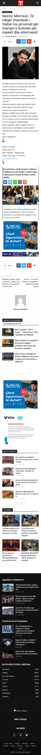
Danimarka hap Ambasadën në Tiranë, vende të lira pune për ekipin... (26, 482)
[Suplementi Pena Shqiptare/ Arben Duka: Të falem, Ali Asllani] (8, 471)
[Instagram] (20, 735)
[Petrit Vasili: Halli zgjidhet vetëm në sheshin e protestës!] (8, 654)
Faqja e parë (9, 743)
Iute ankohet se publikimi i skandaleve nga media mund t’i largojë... (27, 459)
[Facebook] (14, 735)
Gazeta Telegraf (10, 36)
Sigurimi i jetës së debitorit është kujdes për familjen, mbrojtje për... (25, 642)
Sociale (27, 746)
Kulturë (34, 746)
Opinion (5, 746)
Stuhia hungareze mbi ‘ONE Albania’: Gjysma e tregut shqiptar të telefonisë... (25, 598)
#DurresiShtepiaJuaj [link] (9, 159)
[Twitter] (26, 735)
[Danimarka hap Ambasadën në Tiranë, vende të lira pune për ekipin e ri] (8, 483)
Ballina (4, 8)
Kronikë (5, 525)
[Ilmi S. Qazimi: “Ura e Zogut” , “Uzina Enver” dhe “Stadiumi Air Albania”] (8, 332)
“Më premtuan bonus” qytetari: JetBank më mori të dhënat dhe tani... (27, 587)
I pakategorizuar (14, 8)
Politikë (5, 550)
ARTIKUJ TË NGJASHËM (12, 320)
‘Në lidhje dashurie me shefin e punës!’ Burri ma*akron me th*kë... (10, 531)
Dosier (13, 746)
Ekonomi (20, 746)
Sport (23, 550)
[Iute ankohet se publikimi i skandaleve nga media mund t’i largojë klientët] (8, 460)
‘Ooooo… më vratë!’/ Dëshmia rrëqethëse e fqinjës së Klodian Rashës (30, 282)
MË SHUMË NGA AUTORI (12, 324)
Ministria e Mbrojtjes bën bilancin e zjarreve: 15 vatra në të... (26, 494)
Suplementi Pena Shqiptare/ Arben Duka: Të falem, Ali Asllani (25, 471)
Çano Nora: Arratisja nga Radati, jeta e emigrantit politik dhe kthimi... (26, 610)
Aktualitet (25, 525)
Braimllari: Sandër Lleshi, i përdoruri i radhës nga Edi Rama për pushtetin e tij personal (11, 282)
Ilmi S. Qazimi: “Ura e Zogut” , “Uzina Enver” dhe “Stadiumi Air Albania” (26, 332)
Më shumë (19, 503)
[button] (38, 3)
